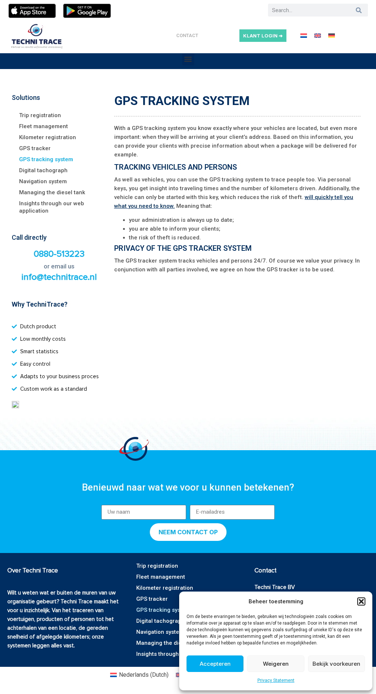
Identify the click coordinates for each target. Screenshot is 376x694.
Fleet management (43, 126)
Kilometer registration (47, 137)
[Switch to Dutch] (304, 35)
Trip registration (40, 115)
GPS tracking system (46, 159)
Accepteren (215, 663)
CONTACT (187, 35)
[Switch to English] (318, 35)
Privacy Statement (275, 680)
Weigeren (276, 663)
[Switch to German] (332, 35)
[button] (361, 601)
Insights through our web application (51, 207)
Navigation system (43, 181)
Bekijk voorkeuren (336, 663)
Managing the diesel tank (52, 192)
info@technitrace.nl (59, 277)
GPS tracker (35, 148)
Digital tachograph (43, 170)
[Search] (359, 10)
